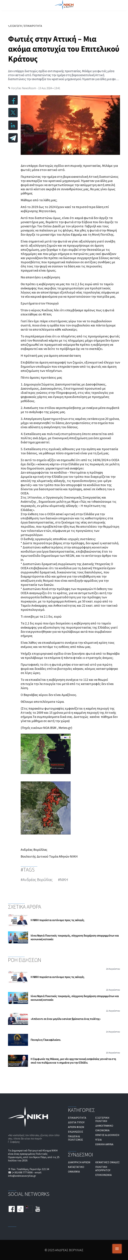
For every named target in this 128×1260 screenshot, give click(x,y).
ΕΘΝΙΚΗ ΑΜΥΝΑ (104, 1144)
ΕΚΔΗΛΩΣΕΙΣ (75, 1131)
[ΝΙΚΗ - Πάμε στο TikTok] (20, 1209)
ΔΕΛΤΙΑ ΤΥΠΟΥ (76, 1122)
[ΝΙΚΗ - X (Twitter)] (29, 1209)
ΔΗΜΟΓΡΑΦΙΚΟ (104, 1125)
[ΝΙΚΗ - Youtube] (37, 1209)
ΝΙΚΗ (64, 879)
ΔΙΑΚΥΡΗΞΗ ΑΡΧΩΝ (79, 1162)
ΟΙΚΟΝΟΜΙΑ (102, 1130)
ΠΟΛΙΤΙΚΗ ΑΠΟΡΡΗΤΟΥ (102, 1168)
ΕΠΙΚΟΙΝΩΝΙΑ (103, 1175)
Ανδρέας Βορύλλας (38, 879)
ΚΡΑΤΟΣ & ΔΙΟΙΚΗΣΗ (107, 1135)
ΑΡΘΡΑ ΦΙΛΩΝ (76, 1127)
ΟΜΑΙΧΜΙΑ (74, 1171)
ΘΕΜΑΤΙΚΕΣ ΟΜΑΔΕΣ (107, 1162)
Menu (117, 1248)
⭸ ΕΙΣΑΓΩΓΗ (15, 25)
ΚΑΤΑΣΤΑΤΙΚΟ (76, 1167)
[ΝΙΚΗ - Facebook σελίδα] (11, 1209)
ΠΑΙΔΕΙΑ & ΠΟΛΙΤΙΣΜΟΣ (75, 1138)
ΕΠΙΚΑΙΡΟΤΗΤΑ (33, 25)
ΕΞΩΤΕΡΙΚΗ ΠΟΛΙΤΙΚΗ (102, 1119)
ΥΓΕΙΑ (98, 1139)
